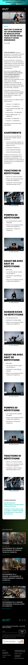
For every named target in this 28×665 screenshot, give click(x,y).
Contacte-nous (6, 655)
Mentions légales (19, 658)
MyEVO (4, 650)
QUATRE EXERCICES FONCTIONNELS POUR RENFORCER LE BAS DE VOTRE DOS (14, 504)
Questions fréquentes (5, 653)
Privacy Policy (18, 653)
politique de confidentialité (10, 637)
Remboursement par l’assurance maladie (20, 651)
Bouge (6, 26)
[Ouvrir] (25, 9)
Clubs (3, 657)
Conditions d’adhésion (18, 656)
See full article (6, 554)
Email (3, 631)
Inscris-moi (22, 631)
